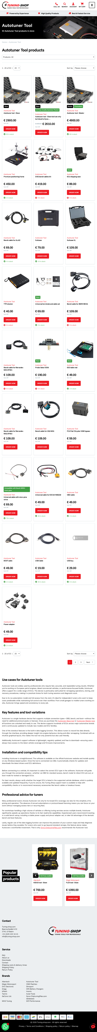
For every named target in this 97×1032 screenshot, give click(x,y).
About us (5, 958)
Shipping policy (51, 1026)
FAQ (3, 955)
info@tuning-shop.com (11, 936)
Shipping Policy (8, 967)
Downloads (6, 960)
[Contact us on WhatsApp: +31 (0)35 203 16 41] (5, 1026)
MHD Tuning (7, 1001)
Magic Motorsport (9, 984)
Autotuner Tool (32, 981)
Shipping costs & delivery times (14, 965)
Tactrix (4, 994)
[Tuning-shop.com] (15, 5)
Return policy (64, 1026)
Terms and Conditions (35, 1026)
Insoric (29, 991)
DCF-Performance (33, 1001)
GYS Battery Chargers (34, 989)
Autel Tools (30, 994)
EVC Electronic (8, 986)
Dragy (4, 989)
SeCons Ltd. (6, 996)
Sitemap (75, 1026)
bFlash (4, 991)
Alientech (5, 981)
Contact (5, 962)
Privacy (22, 1026)
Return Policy (7, 970)
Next (88, 662)
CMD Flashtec (31, 984)
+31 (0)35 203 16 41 (10, 934)
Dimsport (29, 986)
